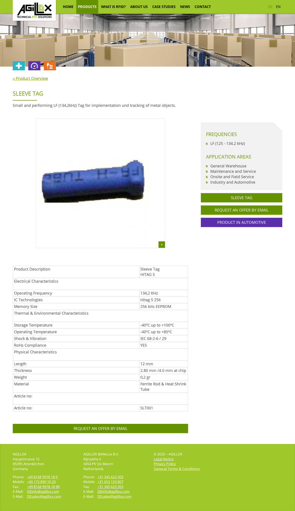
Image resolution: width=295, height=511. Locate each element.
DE (270, 6)
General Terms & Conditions (177, 468)
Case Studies (164, 6)
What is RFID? (113, 6)
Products (87, 6)
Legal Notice (164, 459)
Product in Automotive (241, 222)
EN (278, 6)
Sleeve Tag (241, 197)
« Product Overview (30, 78)
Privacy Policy (165, 463)
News (185, 6)
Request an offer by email (100, 428)
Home (68, 6)
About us (139, 6)
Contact (203, 6)
